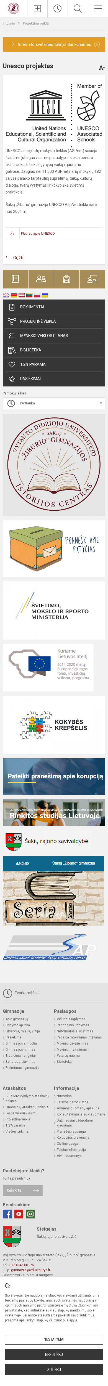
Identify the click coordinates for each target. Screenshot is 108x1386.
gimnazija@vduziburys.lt (30, 1270)
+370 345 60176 (21, 1265)
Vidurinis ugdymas (71, 1019)
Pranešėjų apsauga (71, 1131)
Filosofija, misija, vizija (23, 1031)
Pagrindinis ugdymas (73, 1025)
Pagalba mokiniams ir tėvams (79, 1037)
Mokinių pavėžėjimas (72, 1043)
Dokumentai (32, 307)
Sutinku (54, 1370)
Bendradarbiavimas (20, 1062)
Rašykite (14, 1190)
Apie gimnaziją (17, 1019)
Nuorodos (64, 1096)
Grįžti (18, 257)
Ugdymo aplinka (18, 1025)
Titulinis (9, 23)
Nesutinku (54, 1354)
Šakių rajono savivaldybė (56, 1236)
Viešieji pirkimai (17, 1131)
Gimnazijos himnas (20, 1049)
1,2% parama (33, 364)
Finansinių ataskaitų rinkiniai (27, 1107)
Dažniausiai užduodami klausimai (75, 1123)
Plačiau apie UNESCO (38, 233)
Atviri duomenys (69, 1156)
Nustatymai (54, 1339)
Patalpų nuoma (68, 1056)
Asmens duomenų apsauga (78, 1108)
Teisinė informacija (71, 1150)
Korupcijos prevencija (73, 1137)
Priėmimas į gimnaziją (23, 1068)
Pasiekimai (30, 379)
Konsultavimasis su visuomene (81, 1114)
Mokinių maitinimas (72, 1049)
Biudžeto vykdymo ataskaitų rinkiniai (27, 1098)
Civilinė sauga (67, 1144)
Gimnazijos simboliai (22, 1043)
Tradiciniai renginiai (21, 1056)
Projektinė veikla (36, 23)
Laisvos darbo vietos (72, 1102)
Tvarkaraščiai (26, 992)
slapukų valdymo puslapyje (56, 1320)
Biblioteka (30, 350)
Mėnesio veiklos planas (44, 335)
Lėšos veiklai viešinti (21, 1113)
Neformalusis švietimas (75, 1031)
